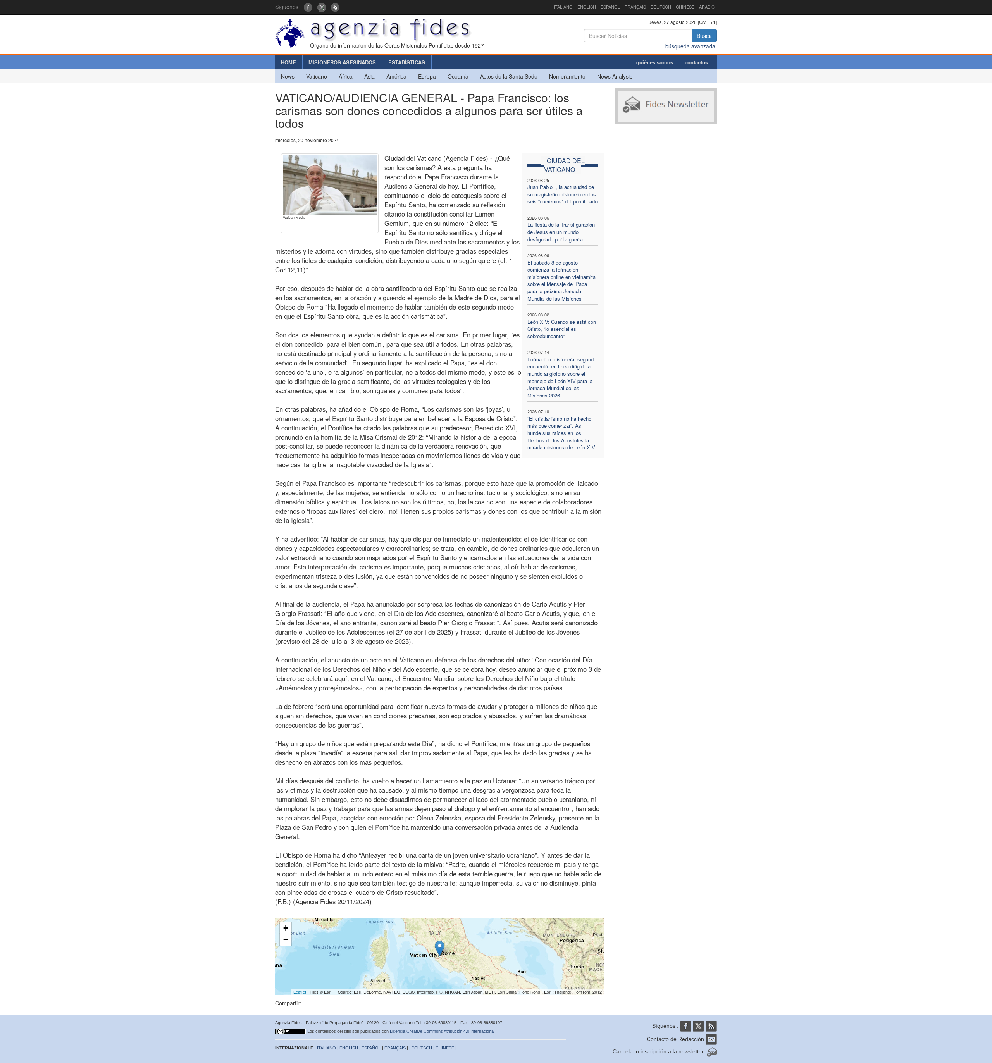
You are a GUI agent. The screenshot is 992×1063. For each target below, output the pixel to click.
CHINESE (685, 6)
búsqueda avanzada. (691, 46)
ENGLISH (586, 6)
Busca (704, 36)
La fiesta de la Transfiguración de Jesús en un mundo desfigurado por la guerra (561, 232)
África (346, 76)
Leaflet (299, 992)
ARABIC (707, 6)
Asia (369, 76)
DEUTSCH (661, 6)
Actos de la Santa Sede (508, 76)
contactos (696, 62)
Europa (427, 76)
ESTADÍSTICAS (406, 62)
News (287, 76)
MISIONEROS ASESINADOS (342, 62)
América (396, 76)
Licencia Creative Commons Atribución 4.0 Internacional (442, 1031)
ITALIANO (563, 6)
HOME (288, 62)
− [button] (285, 939)
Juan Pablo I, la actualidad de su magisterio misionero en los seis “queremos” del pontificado (562, 194)
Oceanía (458, 76)
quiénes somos (654, 62)
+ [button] (285, 928)
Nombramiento (567, 76)
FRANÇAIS (635, 6)
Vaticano (316, 76)
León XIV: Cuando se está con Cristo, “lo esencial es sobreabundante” (561, 329)
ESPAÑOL (610, 6)
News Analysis (614, 76)
